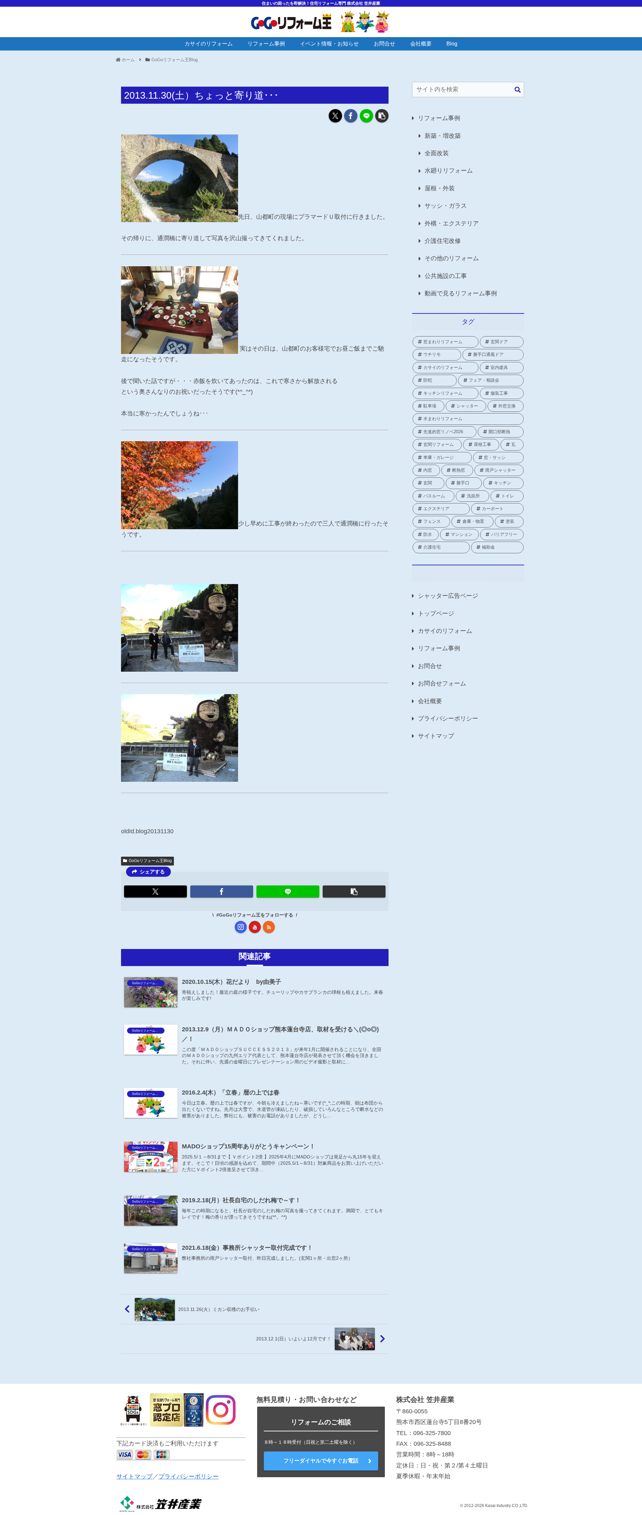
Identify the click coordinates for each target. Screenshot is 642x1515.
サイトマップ (436, 736)
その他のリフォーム (452, 258)
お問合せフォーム (442, 683)
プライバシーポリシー (448, 718)
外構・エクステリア (452, 223)
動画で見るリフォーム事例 (461, 293)
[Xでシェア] (335, 115)
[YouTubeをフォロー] (255, 927)
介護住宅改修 (443, 241)
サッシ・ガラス (446, 205)
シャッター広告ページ (448, 595)
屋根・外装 (440, 188)
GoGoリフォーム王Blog (150, 860)
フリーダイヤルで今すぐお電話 (321, 1460)
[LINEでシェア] (366, 115)
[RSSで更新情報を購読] (269, 927)
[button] (382, 115)
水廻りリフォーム (449, 170)
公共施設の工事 (446, 276)
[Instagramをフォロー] (241, 927)
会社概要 (430, 701)
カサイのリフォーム (445, 631)
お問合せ (430, 666)
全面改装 (437, 153)
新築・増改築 (443, 135)
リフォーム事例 (439, 118)
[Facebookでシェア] (350, 115)
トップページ (436, 613)
